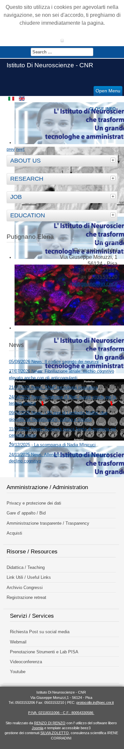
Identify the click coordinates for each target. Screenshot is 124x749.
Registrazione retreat (26, 597)
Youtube (17, 671)
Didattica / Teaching (26, 567)
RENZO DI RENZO (49, 723)
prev (11, 149)
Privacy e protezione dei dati (34, 503)
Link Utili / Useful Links (29, 577)
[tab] (113, 160)
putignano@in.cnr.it (94, 284)
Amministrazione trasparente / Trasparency (48, 523)
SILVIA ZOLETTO (54, 733)
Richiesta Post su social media (39, 631)
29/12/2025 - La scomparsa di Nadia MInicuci (52, 444)
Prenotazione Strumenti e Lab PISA (44, 651)
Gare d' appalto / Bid (26, 513)
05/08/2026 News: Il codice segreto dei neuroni (54, 361)
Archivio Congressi (25, 587)
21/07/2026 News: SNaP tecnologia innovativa (53, 387)
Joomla (37, 728)
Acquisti (14, 533)
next (20, 149)
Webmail (18, 642)
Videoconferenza (26, 661)
